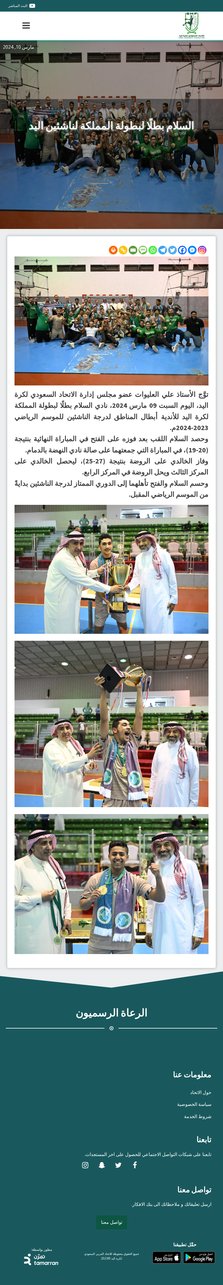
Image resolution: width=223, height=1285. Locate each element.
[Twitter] (172, 250)
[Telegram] (162, 250)
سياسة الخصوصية (194, 1104)
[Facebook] (182, 250)
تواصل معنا (111, 1222)
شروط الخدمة (197, 1116)
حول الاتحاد (200, 1092)
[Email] (133, 250)
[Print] (113, 250)
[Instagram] (202, 250)
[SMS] (143, 250)
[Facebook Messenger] (192, 250)
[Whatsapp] (152, 250)
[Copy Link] (123, 250)
